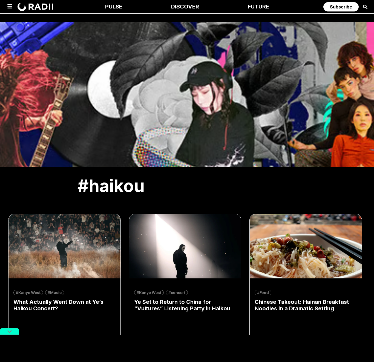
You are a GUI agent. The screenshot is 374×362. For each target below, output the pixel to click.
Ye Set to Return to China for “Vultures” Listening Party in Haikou (182, 305)
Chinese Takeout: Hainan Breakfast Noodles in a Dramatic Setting (302, 305)
